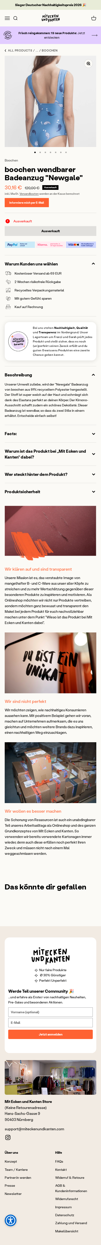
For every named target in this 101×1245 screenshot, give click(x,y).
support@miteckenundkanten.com (34, 1128)
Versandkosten (29, 193)
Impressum (63, 1207)
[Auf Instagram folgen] (8, 1137)
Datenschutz (64, 1215)
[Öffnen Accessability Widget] (10, 1220)
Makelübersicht (66, 1231)
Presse (10, 1185)
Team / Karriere (16, 1169)
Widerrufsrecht (66, 1199)
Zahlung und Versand (71, 1223)
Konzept (11, 1161)
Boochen (11, 160)
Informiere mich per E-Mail (26, 202)
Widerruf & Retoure (69, 1177)
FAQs (59, 1161)
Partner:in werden (18, 1177)
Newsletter (13, 1193)
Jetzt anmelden (50, 1034)
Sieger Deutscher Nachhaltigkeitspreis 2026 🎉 (50, 5)
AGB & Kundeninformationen (71, 1188)
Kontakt (61, 1169)
